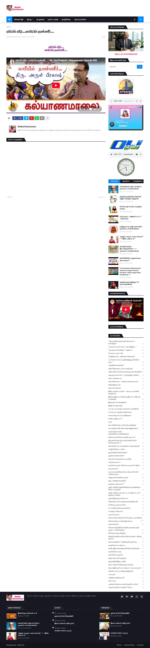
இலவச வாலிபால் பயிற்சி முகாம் (64, 623)
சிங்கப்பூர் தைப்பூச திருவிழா (126, 533)
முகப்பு (8, 26)
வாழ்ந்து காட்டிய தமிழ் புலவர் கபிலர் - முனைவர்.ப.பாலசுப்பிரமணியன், (131, 228)
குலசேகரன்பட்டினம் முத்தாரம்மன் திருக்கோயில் (126, 501)
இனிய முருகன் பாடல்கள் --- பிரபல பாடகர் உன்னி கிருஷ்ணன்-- (126, 392)
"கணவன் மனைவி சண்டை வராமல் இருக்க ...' (126, 347)
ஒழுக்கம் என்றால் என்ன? (126, 456)
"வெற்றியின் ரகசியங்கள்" (126, 365)
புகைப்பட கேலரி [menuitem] (53, 19)
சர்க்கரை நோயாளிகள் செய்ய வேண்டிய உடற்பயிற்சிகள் (126, 518)
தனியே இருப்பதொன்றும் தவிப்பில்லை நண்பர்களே (126, 548)
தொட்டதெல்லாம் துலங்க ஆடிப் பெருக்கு (126, 565)
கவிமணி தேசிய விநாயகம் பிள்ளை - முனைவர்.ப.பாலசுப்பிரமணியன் (131, 188)
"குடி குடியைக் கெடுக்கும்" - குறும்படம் (126, 350)
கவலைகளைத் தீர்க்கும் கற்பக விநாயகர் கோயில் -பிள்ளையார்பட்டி (126, 473)
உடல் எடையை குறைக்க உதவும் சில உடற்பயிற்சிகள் (126, 409)
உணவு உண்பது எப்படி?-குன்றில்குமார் (126, 415)
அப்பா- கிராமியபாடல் (126, 378)
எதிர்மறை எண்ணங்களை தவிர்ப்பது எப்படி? (126, 437)
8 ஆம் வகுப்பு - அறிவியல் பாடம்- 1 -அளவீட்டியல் (130, 218)
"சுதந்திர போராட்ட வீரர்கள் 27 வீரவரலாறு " (126, 356)
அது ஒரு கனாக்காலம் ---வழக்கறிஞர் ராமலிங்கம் (126, 375)
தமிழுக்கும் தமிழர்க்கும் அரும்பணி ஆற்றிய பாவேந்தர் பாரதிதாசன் (130, 198)
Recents (126, 181)
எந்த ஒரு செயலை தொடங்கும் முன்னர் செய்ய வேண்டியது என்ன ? (126, 441)
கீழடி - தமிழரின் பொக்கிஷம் (126, 481)
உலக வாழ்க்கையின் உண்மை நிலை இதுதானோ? (126, 428)
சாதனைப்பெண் (126, 524)
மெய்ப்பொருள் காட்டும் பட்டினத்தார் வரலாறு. (131, 208)
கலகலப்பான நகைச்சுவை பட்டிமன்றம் (126, 459)
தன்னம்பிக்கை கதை (126, 552)
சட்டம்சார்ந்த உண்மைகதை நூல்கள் (126, 508)
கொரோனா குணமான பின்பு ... (126, 505)
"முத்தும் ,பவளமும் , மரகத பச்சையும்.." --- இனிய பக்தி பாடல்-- (132, 238)
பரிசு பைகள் (126, 581)
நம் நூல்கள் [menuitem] (40, 19)
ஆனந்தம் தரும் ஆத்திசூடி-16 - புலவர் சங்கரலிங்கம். (130, 283)
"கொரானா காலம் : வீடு (126, 353)
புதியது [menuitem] (29, 19)
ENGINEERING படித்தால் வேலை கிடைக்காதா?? (130, 259)
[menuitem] (9, 19)
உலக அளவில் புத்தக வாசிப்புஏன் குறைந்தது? (126, 425)
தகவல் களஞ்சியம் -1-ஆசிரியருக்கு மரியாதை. (126, 542)
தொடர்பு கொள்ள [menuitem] (80, 19)
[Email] (42, 118)
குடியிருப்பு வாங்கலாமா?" (126, 484)
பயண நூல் (126, 574)
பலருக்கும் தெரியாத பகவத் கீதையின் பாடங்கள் (126, 584)
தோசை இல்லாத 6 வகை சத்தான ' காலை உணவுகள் (126, 568)
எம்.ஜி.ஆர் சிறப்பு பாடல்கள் (126, 449)
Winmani (21, 645)
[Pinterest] (31, 118)
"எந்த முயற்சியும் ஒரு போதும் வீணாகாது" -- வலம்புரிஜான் (126, 342)
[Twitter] (26, 118)
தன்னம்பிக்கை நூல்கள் (126, 555)
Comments (137, 181)
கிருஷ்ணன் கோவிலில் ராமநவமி (126, 477)
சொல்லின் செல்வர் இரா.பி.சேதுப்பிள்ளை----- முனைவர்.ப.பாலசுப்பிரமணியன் (129, 249)
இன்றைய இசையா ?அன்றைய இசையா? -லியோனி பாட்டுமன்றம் (126, 398)
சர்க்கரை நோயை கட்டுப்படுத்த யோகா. (125, 521)
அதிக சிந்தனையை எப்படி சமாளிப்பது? (126, 368)
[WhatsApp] (36, 118)
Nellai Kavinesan (27, 126)
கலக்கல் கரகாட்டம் (126, 462)
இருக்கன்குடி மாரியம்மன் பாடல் (27, 613)
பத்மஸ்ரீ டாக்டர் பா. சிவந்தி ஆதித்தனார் (126, 571)
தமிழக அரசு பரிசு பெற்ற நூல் (126, 558)
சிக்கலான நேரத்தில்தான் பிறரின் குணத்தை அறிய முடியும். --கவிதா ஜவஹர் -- (126, 528)
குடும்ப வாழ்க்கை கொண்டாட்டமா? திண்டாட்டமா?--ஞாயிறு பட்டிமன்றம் (126, 494)
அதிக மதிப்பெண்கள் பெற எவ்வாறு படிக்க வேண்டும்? (126, 372)
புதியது (10, 197)
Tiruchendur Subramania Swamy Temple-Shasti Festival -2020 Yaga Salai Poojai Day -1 (130, 271)
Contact (140, 645)
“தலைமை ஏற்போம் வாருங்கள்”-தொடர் (126, 587)
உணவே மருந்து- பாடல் (126, 418)
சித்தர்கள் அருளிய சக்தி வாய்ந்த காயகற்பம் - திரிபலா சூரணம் (126, 537)
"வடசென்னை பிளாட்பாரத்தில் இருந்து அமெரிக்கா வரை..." (126, 361)
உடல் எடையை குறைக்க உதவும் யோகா (126, 412)
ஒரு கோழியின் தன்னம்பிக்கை (126, 452)
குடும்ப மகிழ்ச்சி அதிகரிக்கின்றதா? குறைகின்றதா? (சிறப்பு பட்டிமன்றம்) (126, 488)
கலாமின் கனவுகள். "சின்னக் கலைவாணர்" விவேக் (126, 465)
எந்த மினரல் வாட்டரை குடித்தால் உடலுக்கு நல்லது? (126, 446)
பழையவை (101, 197)
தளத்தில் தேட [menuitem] (66, 19)
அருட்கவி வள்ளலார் (126, 388)
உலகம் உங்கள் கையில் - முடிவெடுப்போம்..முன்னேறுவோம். (126, 433)
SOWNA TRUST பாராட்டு (63, 631)
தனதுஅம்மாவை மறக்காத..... (126, 545)
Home (119, 645)
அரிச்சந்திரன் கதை (126, 385)
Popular (114, 181)
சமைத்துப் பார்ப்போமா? (126, 511)
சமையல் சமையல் (126, 515)
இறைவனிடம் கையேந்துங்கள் (126, 402)
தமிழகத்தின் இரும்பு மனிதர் (126, 561)
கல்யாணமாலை (126, 469)
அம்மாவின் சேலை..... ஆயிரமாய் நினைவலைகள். (126, 381)
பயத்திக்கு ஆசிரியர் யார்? (126, 578)
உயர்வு (126, 422)
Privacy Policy (129, 645)
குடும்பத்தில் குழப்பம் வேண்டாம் (126, 498)
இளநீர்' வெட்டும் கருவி (126, 406)
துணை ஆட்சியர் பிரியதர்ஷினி (64, 616)
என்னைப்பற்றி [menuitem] (18, 19)
